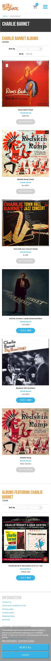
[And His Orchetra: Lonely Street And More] (25, 292)
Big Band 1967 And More (25, 388)
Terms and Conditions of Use (14, 606)
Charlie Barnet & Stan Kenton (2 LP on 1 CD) (25, 566)
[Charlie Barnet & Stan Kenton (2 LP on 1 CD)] (25, 539)
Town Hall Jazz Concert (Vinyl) (25, 249)
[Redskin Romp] (25, 431)
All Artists (6, 620)
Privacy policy (8, 609)
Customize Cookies (26, 641)
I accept (25, 655)
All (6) (21, 54)
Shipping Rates (8, 616)
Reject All (25, 647)
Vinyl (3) (29, 54)
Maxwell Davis (25, 569)
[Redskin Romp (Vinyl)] (25, 153)
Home (5, 16)
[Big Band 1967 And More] (25, 362)
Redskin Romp (25, 458)
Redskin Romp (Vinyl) (25, 179)
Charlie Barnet (25, 113)
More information (9, 641)
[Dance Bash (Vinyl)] (25, 83)
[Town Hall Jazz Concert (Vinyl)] (25, 223)
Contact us (6, 602)
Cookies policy (8, 613)
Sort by (12, 49)
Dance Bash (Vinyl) (25, 110)
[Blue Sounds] (10, 7)
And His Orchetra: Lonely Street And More (25, 319)
